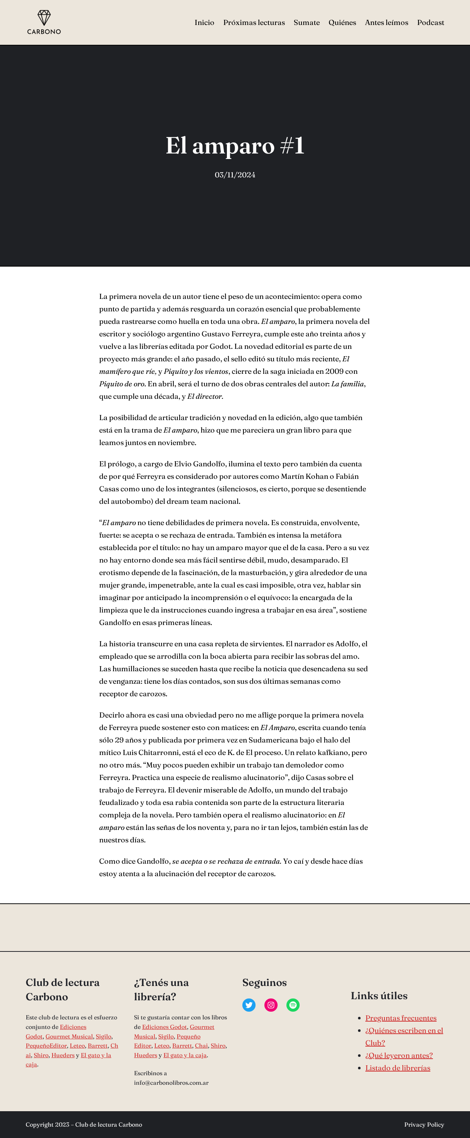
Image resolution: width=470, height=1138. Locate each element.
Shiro (41, 1055)
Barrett (98, 1045)
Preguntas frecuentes (401, 1017)
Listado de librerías (397, 1067)
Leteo (77, 1045)
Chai (201, 1045)
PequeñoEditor (46, 1045)
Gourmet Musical (69, 1036)
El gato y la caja (185, 1055)
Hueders (63, 1055)
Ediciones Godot (164, 1026)
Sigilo (103, 1036)
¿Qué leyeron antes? (399, 1055)
